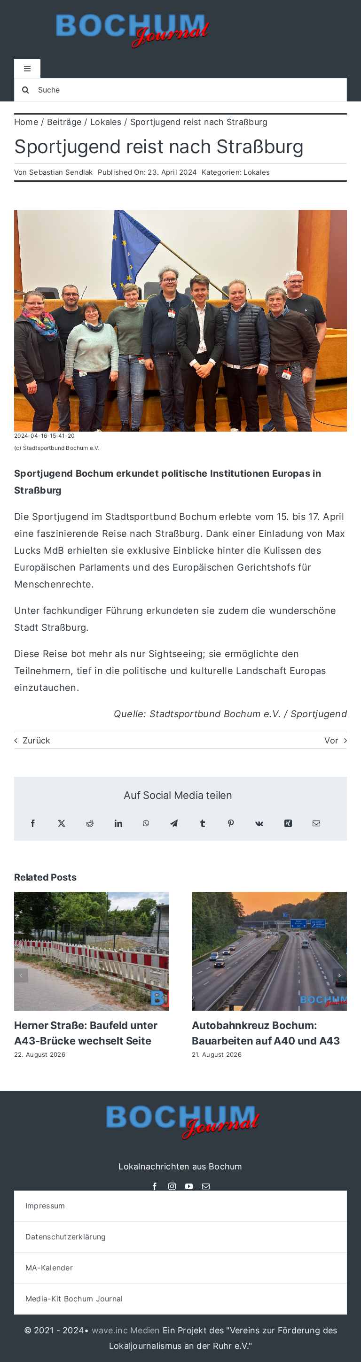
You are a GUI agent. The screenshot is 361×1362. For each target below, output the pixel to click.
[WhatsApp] (146, 823)
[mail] (206, 1186)
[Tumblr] (202, 823)
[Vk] (259, 823)
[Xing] (288, 823)
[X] (61, 823)
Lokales (256, 172)
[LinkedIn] (118, 823)
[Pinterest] (230, 823)
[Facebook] (32, 823)
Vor (331, 740)
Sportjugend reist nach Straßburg (158, 146)
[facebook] (154, 1186)
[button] (21, 975)
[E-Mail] (316, 823)
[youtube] (189, 1186)
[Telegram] (173, 823)
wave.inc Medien (126, 1330)
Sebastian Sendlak (61, 172)
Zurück (37, 740)
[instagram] (172, 1186)
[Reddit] (89, 823)
